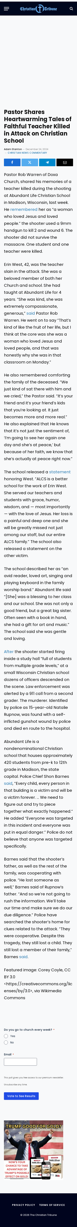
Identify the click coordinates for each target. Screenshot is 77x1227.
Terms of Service (52, 1205)
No (12, 1042)
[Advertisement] (38, 65)
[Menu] (6, 8)
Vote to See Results (21, 1096)
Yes (12, 1036)
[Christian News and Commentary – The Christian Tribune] (39, 9)
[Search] (71, 8)
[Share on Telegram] (47, 162)
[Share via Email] (64, 162)
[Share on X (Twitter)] (30, 162)
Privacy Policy (23, 1205)
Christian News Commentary (27, 152)
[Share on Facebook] (12, 162)
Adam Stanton (13, 149)
